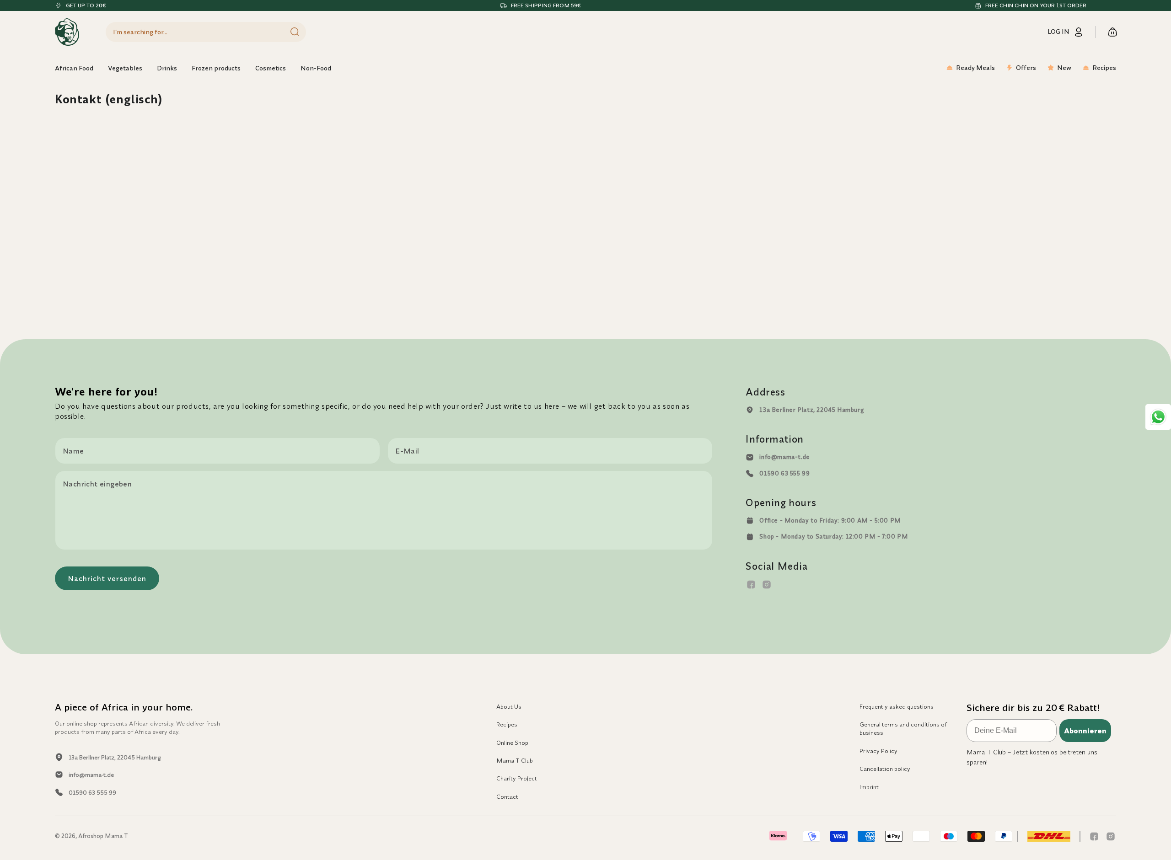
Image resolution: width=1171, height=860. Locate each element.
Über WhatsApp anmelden (674, 512)
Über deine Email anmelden (675, 483)
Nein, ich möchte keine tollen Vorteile (675, 536)
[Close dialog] (752, 317)
